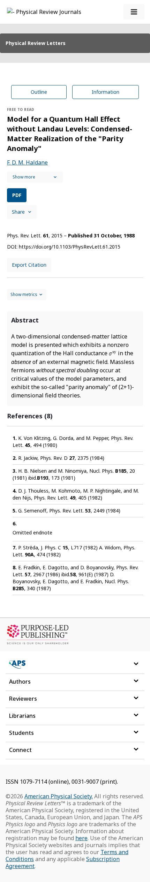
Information (105, 92)
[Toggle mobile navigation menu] (133, 12)
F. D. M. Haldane (27, 162)
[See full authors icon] (35, 177)
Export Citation (29, 264)
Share (18, 211)
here (81, 838)
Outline (39, 92)
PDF (16, 195)
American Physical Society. (58, 796)
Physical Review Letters (36, 43)
